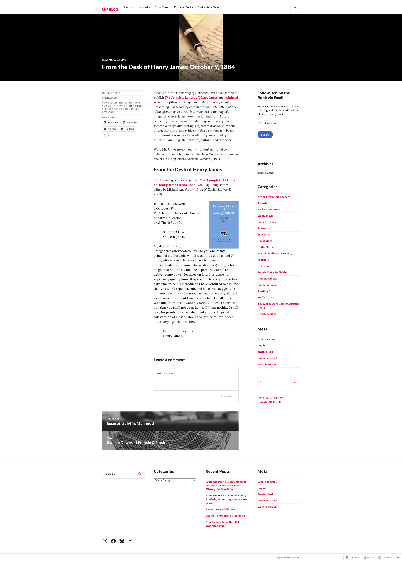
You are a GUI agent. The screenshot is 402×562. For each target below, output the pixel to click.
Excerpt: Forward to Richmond (225, 515)
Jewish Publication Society (275, 253)
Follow (265, 134)
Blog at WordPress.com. (288, 557)
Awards (262, 203)
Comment (227, 396)
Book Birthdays (267, 222)
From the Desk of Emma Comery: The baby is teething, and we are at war (226, 499)
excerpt (108, 106)
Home (126, 7)
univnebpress (110, 98)
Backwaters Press (208, 7)
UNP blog (110, 9)
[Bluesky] (122, 541)
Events (262, 228)
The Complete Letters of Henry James (191, 97)
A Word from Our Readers (274, 196)
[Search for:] (279, 381)
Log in (262, 345)
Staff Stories (265, 297)
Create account (267, 339)
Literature (132, 109)
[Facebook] (113, 541)
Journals (263, 259)
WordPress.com (267, 364)
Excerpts (107, 60)
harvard (120, 106)
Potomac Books (183, 7)
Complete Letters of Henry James (123, 102)
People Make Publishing (273, 272)
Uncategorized (267, 313)
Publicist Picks (267, 284)
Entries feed (265, 351)
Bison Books (162, 7)
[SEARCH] (295, 7)
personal (109, 112)
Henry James (134, 106)
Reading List (266, 291)
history (108, 109)
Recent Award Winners (220, 509)
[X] (130, 541)
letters (119, 109)
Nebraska (144, 7)
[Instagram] (105, 541)
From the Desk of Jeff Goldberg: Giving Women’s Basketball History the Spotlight (226, 485)
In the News (265, 247)
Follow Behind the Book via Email (274, 95)
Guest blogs (120, 60)
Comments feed (267, 358)
